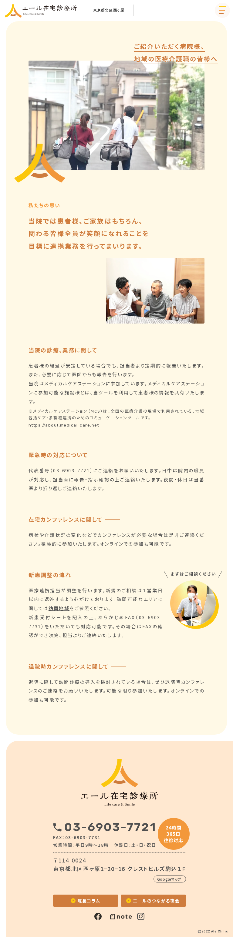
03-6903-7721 (110, 827)
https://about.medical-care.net (66, 425)
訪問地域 (59, 608)
